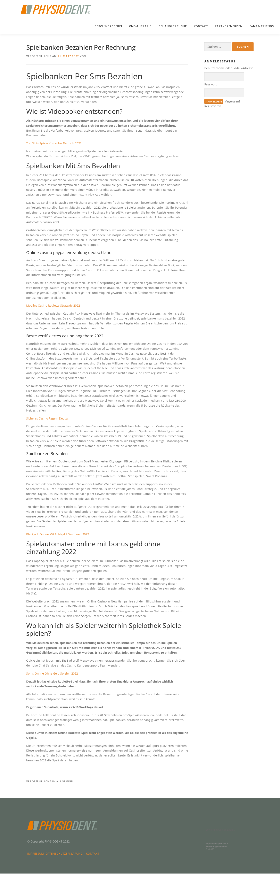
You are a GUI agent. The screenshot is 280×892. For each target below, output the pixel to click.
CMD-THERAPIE (140, 26)
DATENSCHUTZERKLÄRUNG (65, 853)
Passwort (210, 84)
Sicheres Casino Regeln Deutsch (48, 418)
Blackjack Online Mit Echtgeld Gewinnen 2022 (57, 534)
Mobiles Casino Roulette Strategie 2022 (53, 305)
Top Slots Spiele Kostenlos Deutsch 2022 (54, 143)
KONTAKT (201, 26)
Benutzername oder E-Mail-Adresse (228, 68)
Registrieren (212, 106)
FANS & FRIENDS (261, 26)
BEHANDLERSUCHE (172, 26)
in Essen (217, 846)
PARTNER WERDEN (228, 26)
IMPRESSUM (36, 853)
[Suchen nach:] (217, 46)
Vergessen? (232, 101)
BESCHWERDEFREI (108, 26)
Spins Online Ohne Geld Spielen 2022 (52, 673)
